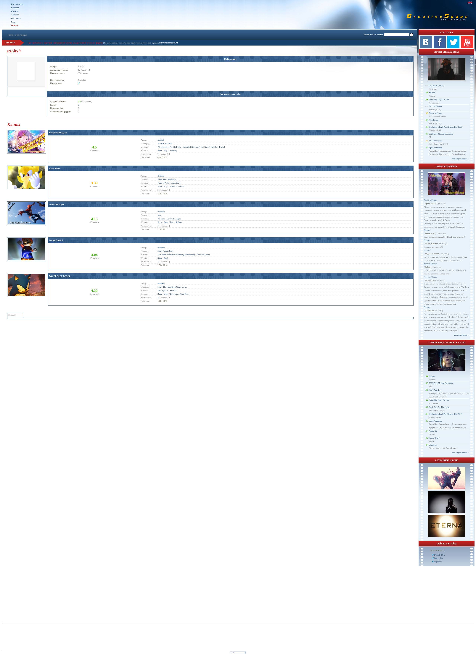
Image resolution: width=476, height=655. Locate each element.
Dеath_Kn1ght (431, 243)
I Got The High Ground (439, 99)
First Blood (433, 120)
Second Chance (435, 106)
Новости (15, 8)
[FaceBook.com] (440, 47)
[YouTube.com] (467, 47)
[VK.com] (426, 47)
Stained (432, 92)
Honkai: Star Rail (164, 143)
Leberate (428, 267)
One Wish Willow (436, 86)
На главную (17, 4)
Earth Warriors (435, 390)
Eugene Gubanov (432, 254)
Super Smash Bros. (165, 251)
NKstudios (429, 310)
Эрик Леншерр (435, 147)
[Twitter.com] (453, 47)
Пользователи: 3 (437, 550)
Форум (15, 25)
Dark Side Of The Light (439, 407)
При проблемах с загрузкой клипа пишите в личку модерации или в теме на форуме (65, 43)
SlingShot (433, 445)
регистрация (21, 35)
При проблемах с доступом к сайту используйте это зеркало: (131, 43)
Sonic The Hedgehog (166, 179)
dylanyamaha (431, 203)
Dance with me (435, 113)
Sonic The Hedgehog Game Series (172, 287)
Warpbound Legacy (58, 133)
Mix (159, 215)
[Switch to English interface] (470, 2)
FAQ (13, 22)
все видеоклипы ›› (460, 159)
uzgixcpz (438, 561)
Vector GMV (434, 438)
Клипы (14, 11)
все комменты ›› (461, 335)
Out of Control (56, 240)
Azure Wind (54, 168)
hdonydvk (438, 558)
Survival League (56, 204)
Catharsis (433, 431)
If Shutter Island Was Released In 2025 (445, 127)
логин (10, 35)
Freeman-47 (430, 233)
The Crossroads (435, 141)
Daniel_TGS (439, 555)
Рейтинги (16, 18)
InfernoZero (430, 280)
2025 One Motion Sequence (441, 134)
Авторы (15, 15)
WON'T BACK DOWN (59, 276)
